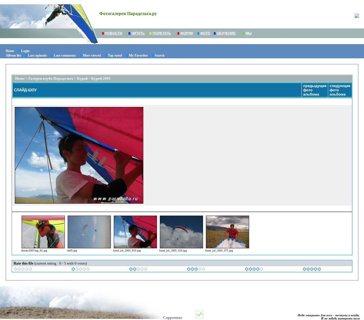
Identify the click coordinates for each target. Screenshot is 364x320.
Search (160, 55)
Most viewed (92, 55)
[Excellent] (254, 270)
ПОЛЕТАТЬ (162, 33)
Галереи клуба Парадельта (50, 78)
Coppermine (172, 317)
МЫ (248, 33)
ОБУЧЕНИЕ (226, 33)
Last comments (65, 55)
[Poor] (80, 270)
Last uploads (37, 55)
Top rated (115, 55)
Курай (82, 78)
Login (25, 51)
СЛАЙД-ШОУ (25, 90)
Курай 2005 (101, 78)
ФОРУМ (186, 33)
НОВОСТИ (113, 33)
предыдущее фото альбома (314, 90)
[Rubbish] (23, 270)
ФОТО (205, 33)
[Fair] (138, 270)
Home (10, 51)
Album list (13, 55)
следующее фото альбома (340, 90)
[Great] (312, 270)
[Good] (196, 270)
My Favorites (138, 55)
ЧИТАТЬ (138, 33)
